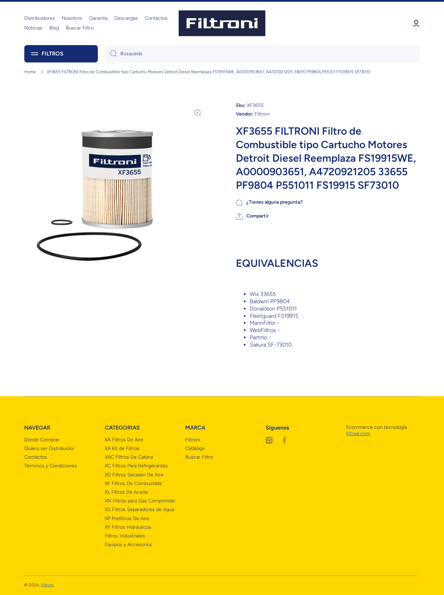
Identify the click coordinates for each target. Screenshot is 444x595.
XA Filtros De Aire (124, 440)
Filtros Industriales (125, 536)
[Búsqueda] (111, 53)
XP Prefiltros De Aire (127, 518)
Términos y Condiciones (50, 466)
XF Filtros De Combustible (133, 483)
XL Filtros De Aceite (126, 492)
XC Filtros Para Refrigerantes (136, 466)
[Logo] (222, 23)
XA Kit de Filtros (122, 448)
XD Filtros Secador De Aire (134, 475)
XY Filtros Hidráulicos (128, 527)
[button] (252, 216)
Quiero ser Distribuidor (49, 448)
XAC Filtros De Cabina (129, 457)
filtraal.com (358, 433)
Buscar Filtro (199, 457)
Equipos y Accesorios (128, 544)
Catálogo (195, 448)
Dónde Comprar (41, 440)
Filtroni (192, 440)
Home (30, 71)
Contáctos (35, 457)
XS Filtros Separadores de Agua (139, 509)
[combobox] (262, 53)
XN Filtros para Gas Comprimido (140, 501)
